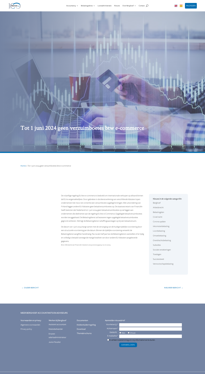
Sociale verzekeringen (162, 250)
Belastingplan (158, 212)
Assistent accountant (57, 324)
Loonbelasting (159, 231)
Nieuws (117, 6)
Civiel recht (157, 217)
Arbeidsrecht (158, 207)
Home (23, 166)
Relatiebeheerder (56, 329)
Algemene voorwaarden (30, 325)
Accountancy (71, 6)
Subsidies (157, 245)
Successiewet (158, 259)
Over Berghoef (128, 6)
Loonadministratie (105, 6)
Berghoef (157, 203)
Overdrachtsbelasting (162, 240)
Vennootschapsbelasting (163, 264)
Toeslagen (157, 254)
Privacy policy (26, 329)
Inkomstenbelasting (161, 226)
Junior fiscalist (55, 342)
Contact (142, 6)
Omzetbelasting (159, 236)
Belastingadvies (87, 6)
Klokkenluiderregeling (86, 325)
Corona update (159, 222)
